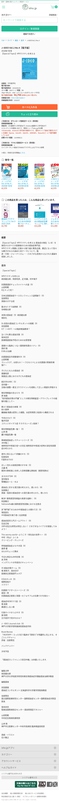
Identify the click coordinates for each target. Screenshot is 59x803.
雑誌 (16, 40)
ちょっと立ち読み (29, 114)
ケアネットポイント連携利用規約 (34, 796)
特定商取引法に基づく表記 (10, 796)
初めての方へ (29, 33)
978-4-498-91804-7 (18, 98)
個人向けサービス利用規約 (34, 793)
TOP (3, 40)
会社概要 (4, 793)
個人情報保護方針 (16, 793)
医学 (22, 40)
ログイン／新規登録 (29, 28)
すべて (9, 40)
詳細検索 (53, 14)
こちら (22, 153)
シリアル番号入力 (29, 777)
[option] (8, 176)
